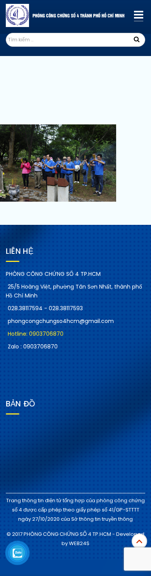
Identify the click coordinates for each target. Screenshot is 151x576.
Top (139, 541)
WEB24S (79, 543)
